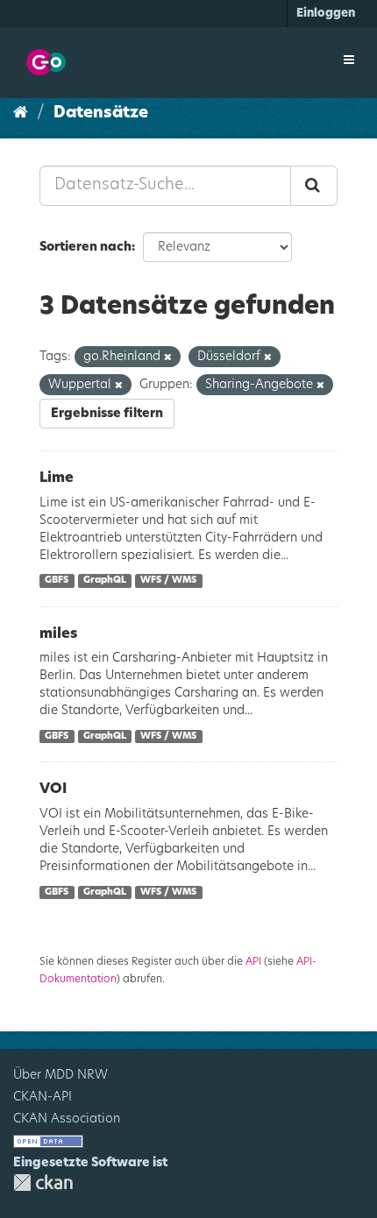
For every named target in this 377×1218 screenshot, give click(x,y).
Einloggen (325, 13)
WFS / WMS (168, 581)
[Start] (20, 113)
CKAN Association (66, 1119)
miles (58, 634)
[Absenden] (314, 186)
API (253, 961)
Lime (56, 478)
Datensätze (100, 113)
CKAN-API (42, 1097)
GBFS (56, 581)
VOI (53, 789)
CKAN (43, 1182)
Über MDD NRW (60, 1075)
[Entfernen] (168, 357)
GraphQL (104, 581)
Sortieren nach (85, 247)
